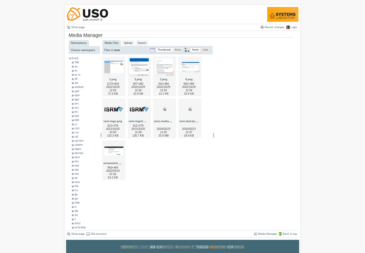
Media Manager (267, 233)
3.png (163, 79)
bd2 (77, 116)
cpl (76, 136)
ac (76, 70)
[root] (75, 58)
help (77, 202)
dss (77, 161)
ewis (77, 182)
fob (76, 186)
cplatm (79, 144)
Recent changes (275, 27)
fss (76, 190)
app (77, 99)
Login (293, 27)
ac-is (77, 74)
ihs (76, 215)
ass (77, 107)
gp (76, 194)
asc (77, 103)
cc (76, 124)
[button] (164, 49)
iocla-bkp (80, 227)
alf (76, 78)
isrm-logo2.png (139, 121)
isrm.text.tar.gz (189, 121)
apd (77, 91)
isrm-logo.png (113, 121)
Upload (128, 42)
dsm (77, 157)
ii (75, 219)
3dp (77, 62)
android (79, 86)
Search (142, 42)
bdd (77, 120)
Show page (78, 27)
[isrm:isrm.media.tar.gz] (164, 109)
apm (77, 95)
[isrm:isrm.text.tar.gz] (189, 109)
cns (77, 132)
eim (77, 173)
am (76, 82)
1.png (113, 79)
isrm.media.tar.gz (165, 121)
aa (76, 66)
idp (76, 210)
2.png (138, 79)
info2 (77, 223)
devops (79, 153)
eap (77, 165)
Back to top (290, 233)
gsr (76, 198)
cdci (77, 128)
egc (77, 169)
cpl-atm (79, 140)
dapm (78, 149)
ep (76, 177)
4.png (189, 79)
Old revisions (99, 233)
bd (76, 111)
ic (76, 206)
